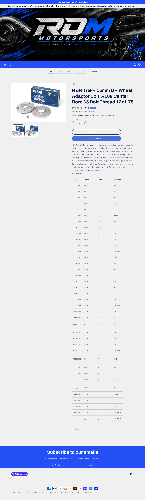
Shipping (75, 111)
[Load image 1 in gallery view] (18, 131)
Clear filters (92, 71)
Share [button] (77, 429)
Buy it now (96, 138)
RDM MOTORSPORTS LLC (25, 492)
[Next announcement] (140, 2)
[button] (4, 64)
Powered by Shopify (40, 492)
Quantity (75, 119)
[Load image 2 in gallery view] (31, 131)
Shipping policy (88, 492)
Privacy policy (64, 492)
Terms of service (76, 492)
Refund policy (53, 492)
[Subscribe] (90, 465)
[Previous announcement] (4, 2)
